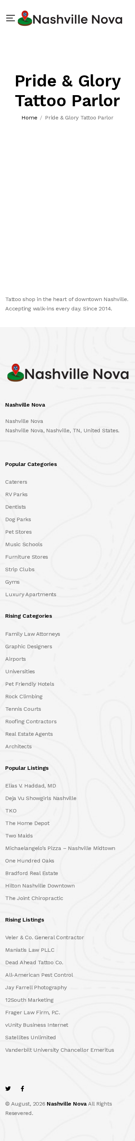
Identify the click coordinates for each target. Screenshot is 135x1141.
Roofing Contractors (30, 721)
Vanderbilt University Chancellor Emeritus (59, 1050)
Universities (20, 671)
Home (29, 117)
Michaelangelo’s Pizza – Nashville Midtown (60, 848)
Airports (15, 659)
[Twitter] (8, 1088)
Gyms (12, 581)
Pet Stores (18, 531)
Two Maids (19, 835)
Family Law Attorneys (32, 634)
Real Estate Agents (29, 734)
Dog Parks (18, 519)
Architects (18, 746)
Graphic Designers (28, 646)
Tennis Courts (23, 709)
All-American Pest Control (39, 975)
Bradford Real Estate (31, 873)
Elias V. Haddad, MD (30, 785)
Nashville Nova (67, 1103)
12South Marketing (29, 1000)
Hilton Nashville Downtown (40, 885)
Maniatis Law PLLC (30, 950)
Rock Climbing (24, 696)
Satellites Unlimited (30, 1037)
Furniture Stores (26, 556)
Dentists (15, 506)
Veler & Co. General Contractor (44, 937)
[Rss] (67, 1088)
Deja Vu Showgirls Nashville (40, 798)
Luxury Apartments (30, 594)
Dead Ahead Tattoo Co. (34, 962)
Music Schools (24, 544)
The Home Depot (27, 823)
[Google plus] (36, 1088)
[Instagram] (52, 1088)
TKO (10, 810)
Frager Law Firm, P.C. (32, 1012)
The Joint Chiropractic (34, 898)
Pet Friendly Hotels (29, 684)
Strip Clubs (19, 569)
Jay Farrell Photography (35, 987)
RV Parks (16, 494)
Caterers (16, 481)
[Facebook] (22, 1088)
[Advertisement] (67, 195)
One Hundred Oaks (29, 860)
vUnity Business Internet (36, 1025)
